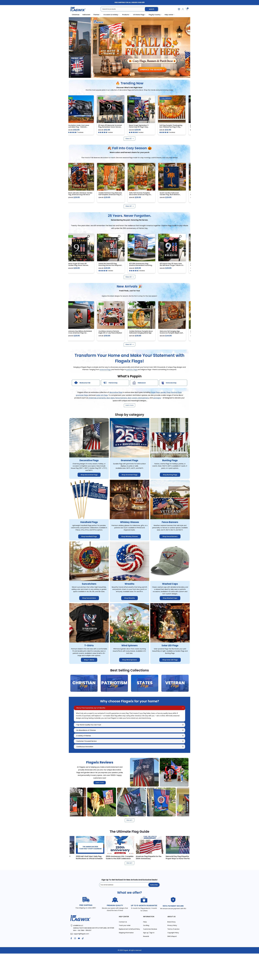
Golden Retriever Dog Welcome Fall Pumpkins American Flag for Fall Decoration (114, 194)
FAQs (145, 922)
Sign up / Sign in (148, 933)
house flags (155, 392)
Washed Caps (170, 583)
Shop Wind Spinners (129, 660)
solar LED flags (102, 395)
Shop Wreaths (129, 598)
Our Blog (146, 926)
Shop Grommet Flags (129, 475)
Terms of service (173, 929)
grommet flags (82, 395)
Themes (96, 15)
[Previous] (74, 845)
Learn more (100, 783)
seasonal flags (105, 370)
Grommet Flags (129, 460)
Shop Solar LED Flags (170, 660)
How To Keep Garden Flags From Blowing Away (88, 857)
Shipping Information (126, 933)
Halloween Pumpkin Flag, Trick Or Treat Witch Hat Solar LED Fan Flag (176, 333)
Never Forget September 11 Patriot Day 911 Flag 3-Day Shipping (143, 127)
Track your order (125, 926)
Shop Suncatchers (89, 598)
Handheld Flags (89, 522)
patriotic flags (131, 370)
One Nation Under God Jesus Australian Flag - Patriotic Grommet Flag (82, 127)
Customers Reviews (150, 929)
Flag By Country (154, 15)
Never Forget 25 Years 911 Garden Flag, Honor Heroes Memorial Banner (82, 265)
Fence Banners (170, 522)
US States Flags (138, 15)
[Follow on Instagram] (75, 938)
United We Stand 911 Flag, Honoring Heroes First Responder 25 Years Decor (114, 265)
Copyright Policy (173, 933)
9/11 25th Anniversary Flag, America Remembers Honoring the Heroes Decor (144, 265)
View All (128, 138)
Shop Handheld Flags (89, 536)
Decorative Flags (89, 460)
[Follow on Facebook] (71, 938)
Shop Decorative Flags (89, 475)
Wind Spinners (129, 645)
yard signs (157, 398)
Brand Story (171, 922)
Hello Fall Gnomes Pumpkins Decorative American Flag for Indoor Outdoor (144, 194)
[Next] (185, 845)
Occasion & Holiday (110, 15)
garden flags (165, 392)
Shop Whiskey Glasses (129, 536)
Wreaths (129, 583)
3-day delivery (139, 98)
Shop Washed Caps (170, 598)
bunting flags (176, 392)
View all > (129, 820)
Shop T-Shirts (89, 660)
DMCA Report (172, 936)
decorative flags (115, 392)
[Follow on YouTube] (79, 938)
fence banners (121, 398)
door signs (110, 398)
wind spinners (143, 398)
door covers (132, 398)
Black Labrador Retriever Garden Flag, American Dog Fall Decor (84, 194)
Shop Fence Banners (169, 536)
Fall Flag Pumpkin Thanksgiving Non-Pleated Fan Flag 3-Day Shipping (175, 127)
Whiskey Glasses (129, 522)
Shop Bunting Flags (170, 475)
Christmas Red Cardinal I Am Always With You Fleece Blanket (144, 332)
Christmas (75, 15)
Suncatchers (89, 583)
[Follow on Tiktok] (83, 938)
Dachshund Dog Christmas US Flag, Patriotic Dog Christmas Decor (113, 333)
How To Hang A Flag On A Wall (117, 856)
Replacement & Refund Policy (129, 929)
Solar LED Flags (170, 645)
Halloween (86, 15)
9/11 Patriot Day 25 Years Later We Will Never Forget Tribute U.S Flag (175, 265)
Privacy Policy (172, 926)
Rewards (146, 936)
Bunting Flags (170, 460)
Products (125, 15)
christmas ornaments (97, 398)
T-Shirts (89, 645)
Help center (169, 15)
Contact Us (123, 922)
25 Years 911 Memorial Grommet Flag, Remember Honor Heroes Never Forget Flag (114, 127)
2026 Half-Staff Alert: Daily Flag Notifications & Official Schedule (148, 857)
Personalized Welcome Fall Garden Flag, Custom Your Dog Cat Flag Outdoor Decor (83, 333)
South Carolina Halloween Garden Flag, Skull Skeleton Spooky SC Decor (174, 194)
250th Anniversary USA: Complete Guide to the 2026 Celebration (179, 857)
